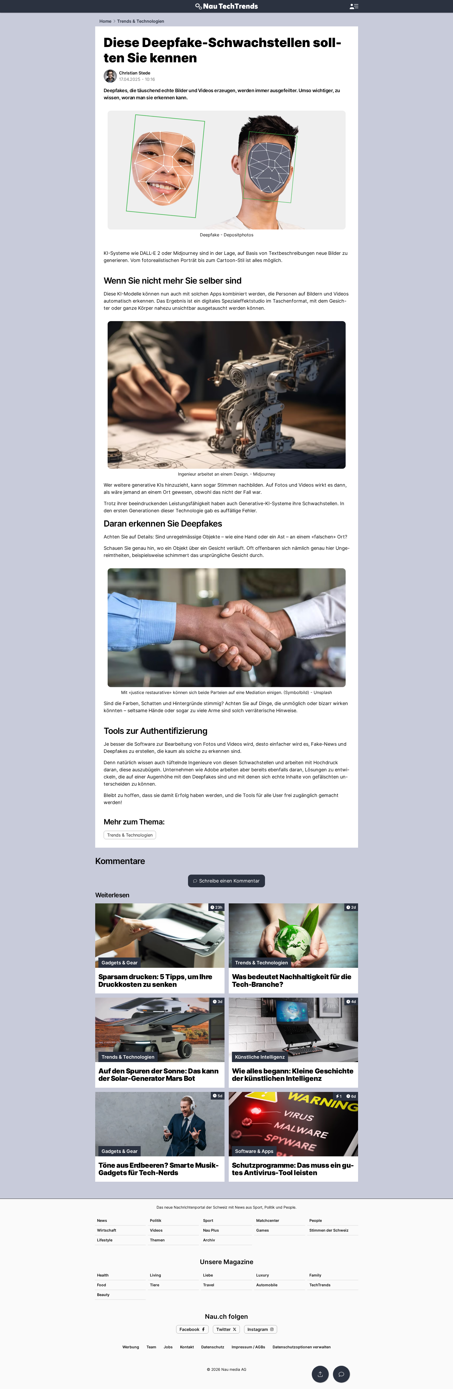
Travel (208, 1285)
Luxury (262, 1275)
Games (262, 1230)
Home (105, 21)
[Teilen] (320, 1374)
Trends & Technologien (140, 21)
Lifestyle (104, 1240)
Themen (157, 1240)
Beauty (103, 1294)
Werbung (130, 1347)
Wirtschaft (106, 1230)
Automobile (266, 1285)
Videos (156, 1230)
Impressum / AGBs (248, 1347)
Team (151, 1347)
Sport (208, 1220)
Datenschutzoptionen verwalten (302, 1347)
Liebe (208, 1275)
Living (155, 1275)
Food (101, 1285)
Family (315, 1275)
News (102, 1220)
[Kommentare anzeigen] (341, 1374)
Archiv (209, 1240)
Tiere (154, 1285)
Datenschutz (212, 1347)
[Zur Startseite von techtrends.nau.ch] (226, 6)
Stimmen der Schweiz (329, 1230)
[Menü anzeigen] (353, 6)
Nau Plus (211, 1230)
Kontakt (187, 1347)
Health (103, 1275)
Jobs (168, 1347)
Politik (155, 1220)
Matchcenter (267, 1220)
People (315, 1220)
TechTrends (320, 1285)
